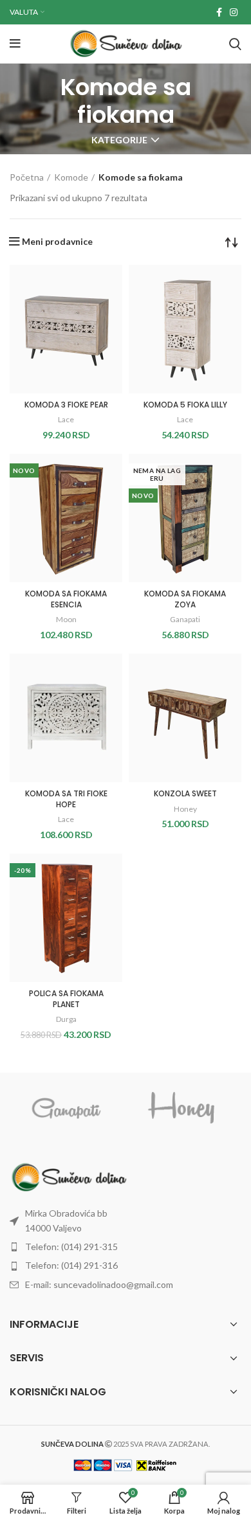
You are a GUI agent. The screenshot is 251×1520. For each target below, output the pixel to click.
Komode (71, 177)
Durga (66, 1019)
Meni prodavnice (57, 241)
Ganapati (185, 619)
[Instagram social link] (233, 12)
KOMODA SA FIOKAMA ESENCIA (66, 599)
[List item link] (125, 1220)
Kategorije (119, 140)
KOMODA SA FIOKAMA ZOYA (185, 599)
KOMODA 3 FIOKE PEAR (66, 404)
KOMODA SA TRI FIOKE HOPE (66, 799)
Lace (66, 419)
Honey (185, 809)
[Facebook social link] (219, 12)
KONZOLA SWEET (185, 793)
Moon (66, 619)
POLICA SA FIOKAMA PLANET (66, 999)
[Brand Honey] (183, 1108)
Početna (27, 177)
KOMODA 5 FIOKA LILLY (185, 404)
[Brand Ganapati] (67, 1108)
